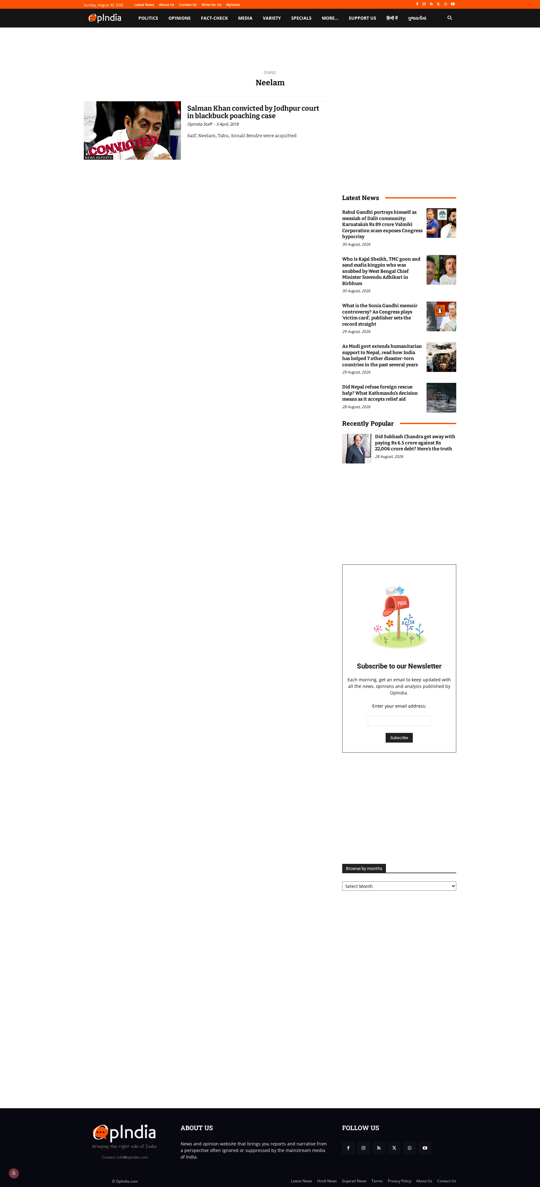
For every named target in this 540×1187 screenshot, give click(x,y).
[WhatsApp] (445, 4)
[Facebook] (417, 4)
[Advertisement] (399, 808)
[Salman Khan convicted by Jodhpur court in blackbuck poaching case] (132, 130)
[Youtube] (452, 4)
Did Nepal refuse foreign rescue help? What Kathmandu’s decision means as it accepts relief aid (380, 393)
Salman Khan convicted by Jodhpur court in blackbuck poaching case (253, 112)
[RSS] (431, 4)
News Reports (98, 157)
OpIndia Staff (199, 124)
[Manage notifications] (14, 1173)
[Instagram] (424, 4)
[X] (438, 4)
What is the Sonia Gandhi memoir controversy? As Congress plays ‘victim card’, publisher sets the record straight (380, 315)
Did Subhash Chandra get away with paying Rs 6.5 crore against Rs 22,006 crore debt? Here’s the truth (415, 443)
